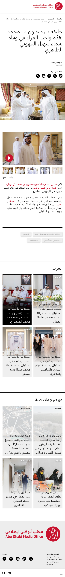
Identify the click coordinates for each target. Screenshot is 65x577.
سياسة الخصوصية (53, 557)
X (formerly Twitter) (55, 76)
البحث (4, 573)
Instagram (24, 559)
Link (60, 76)
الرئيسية (59, 19)
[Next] (4, 178)
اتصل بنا (50, 564)
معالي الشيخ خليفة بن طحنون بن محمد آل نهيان (32, 184)
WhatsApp (38, 76)
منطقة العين (33, 240)
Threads (31, 559)
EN (9, 573)
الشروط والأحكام (53, 554)
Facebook (49, 76)
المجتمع (51, 19)
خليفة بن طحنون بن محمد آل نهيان (48, 234)
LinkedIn (43, 76)
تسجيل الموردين (53, 562)
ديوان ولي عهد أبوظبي (44, 187)
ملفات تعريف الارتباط (54, 559)
